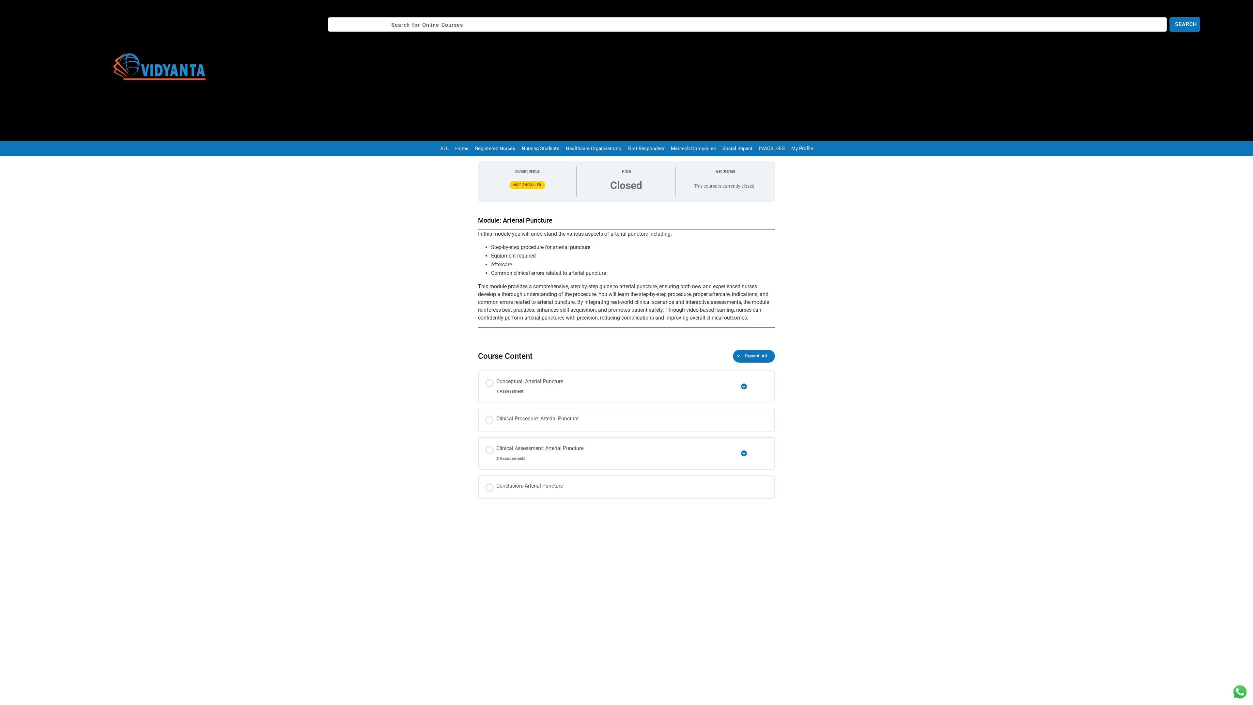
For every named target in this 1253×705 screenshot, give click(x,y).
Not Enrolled (527, 185)
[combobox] (747, 24)
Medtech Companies (693, 148)
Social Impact (737, 148)
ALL (444, 148)
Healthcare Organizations (593, 148)
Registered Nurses (495, 148)
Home (462, 148)
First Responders (645, 148)
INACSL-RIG (772, 148)
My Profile (802, 148)
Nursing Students (540, 148)
